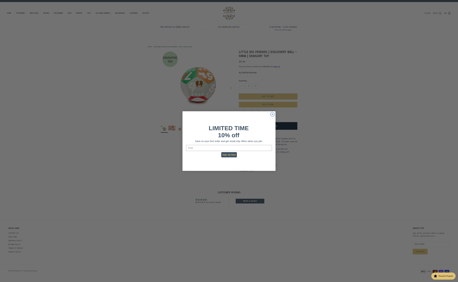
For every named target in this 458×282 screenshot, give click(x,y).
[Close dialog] (272, 114)
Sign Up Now (229, 155)
